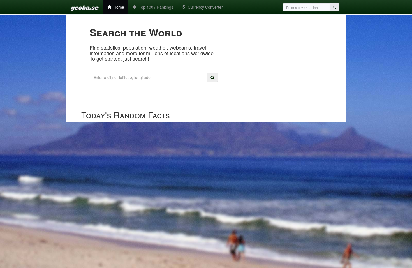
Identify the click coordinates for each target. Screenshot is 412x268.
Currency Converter (204, 7)
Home (117, 7)
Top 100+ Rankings (154, 7)
